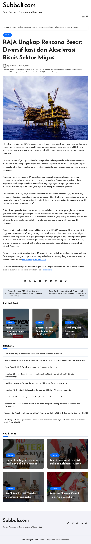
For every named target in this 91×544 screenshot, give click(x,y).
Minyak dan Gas (33, 72)
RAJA (43, 72)
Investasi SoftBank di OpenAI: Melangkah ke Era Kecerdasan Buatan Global (39, 397)
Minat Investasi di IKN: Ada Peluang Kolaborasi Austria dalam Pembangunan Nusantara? (45, 360)
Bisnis (7, 35)
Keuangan (15, 72)
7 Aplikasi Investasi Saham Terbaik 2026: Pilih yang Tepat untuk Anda (35, 383)
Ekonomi (61, 69)
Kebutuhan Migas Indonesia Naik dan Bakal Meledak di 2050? (33, 354)
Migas (23, 72)
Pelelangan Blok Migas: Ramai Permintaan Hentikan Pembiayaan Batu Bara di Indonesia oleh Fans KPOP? (44, 421)
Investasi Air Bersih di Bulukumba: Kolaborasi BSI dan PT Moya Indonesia (37, 390)
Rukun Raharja (52, 72)
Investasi (6, 72)
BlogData (51, 540)
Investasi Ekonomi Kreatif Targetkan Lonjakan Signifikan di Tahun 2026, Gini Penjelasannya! (39, 375)
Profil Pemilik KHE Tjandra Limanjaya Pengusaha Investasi (31, 367)
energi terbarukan (73, 69)
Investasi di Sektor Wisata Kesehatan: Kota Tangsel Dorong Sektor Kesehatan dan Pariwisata (42, 405)
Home (6, 27)
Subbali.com (19, 5)
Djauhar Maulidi (50, 69)
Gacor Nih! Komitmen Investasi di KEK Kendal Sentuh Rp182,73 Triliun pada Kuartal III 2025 (46, 413)
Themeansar (63, 540)
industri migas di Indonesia (34, 260)
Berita (10, 455)
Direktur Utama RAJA (34, 69)
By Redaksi (11, 66)
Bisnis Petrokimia (17, 69)
